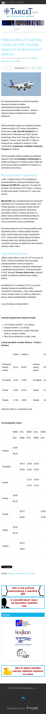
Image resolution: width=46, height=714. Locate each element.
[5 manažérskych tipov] (23, 602)
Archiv (12, 2)
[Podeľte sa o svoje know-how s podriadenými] (23, 591)
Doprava (34, 58)
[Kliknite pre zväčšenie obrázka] (21, 84)
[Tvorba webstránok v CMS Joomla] (32, 708)
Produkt (17, 61)
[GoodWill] (21, 11)
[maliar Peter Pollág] (23, 23)
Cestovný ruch (6, 61)
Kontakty (20, 2)
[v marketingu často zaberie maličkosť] (23, 670)
